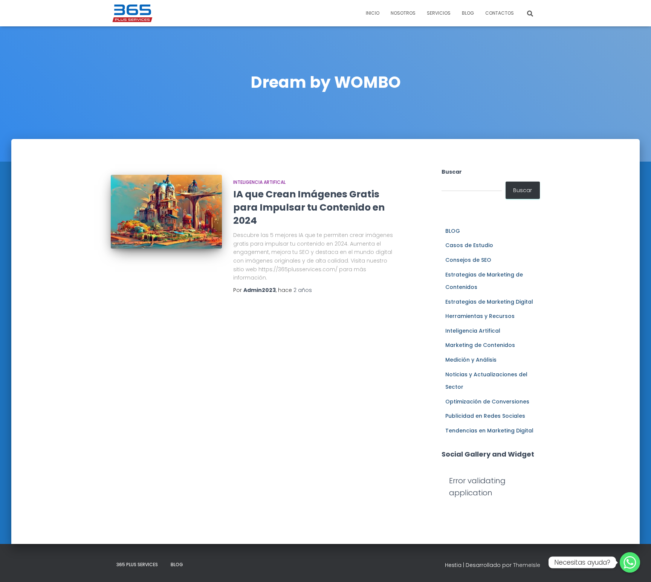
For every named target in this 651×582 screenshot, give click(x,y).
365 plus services (137, 564)
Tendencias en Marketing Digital (489, 430)
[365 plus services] (132, 13)
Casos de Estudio (469, 245)
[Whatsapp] (630, 562)
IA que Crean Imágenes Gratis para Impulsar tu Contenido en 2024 (309, 207)
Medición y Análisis (471, 360)
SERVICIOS (439, 13)
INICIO (372, 13)
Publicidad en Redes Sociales (485, 416)
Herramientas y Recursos (480, 316)
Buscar (452, 172)
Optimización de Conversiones (487, 401)
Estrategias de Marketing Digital (489, 302)
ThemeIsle (526, 565)
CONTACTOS (499, 13)
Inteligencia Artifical (259, 182)
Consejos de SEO (468, 260)
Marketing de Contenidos (480, 345)
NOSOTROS (403, 13)
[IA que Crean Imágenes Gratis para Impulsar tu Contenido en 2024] (166, 212)
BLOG (468, 13)
